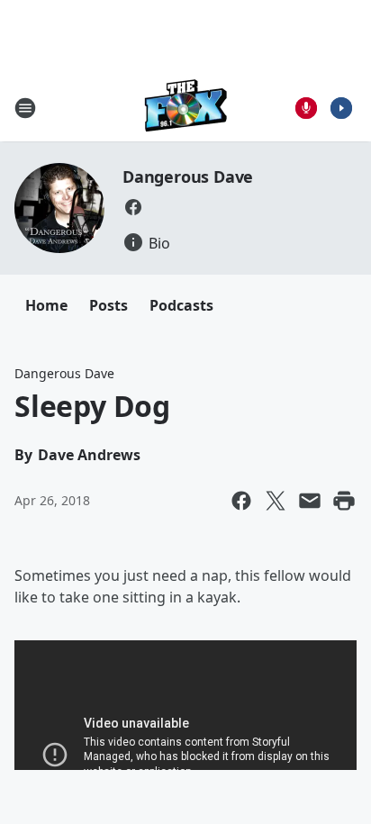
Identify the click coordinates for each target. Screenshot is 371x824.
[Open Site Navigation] (25, 108)
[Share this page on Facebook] (241, 500)
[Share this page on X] (275, 500)
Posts (108, 305)
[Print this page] (344, 500)
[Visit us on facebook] (133, 207)
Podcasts (181, 305)
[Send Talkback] (306, 108)
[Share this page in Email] (309, 500)
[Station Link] (186, 107)
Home (46, 305)
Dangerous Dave (187, 176)
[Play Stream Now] (341, 108)
